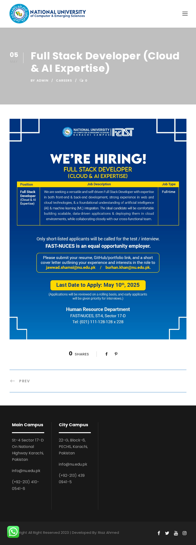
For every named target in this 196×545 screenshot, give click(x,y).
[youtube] (176, 533)
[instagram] (184, 533)
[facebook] (159, 533)
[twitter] (167, 533)
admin (43, 80)
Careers (64, 80)
